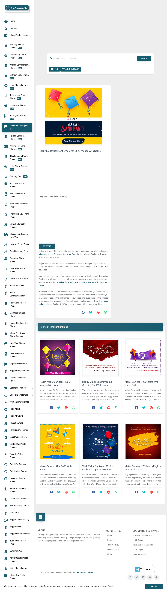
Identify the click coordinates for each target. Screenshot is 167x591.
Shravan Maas (139, 554)
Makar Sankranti (72, 69)
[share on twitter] (90, 313)
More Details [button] (108, 586)
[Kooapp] (156, 577)
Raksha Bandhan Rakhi (143, 545)
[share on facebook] (83, 313)
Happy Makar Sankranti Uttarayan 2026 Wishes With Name (70, 151)
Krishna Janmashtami (142, 535)
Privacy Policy (113, 545)
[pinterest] (143, 577)
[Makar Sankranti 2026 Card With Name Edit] (143, 357)
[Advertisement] (100, 25)
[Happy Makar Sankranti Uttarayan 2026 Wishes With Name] (73, 116)
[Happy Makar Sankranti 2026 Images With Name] (58, 357)
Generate (47, 246)
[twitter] (136, 577)
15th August (138, 540)
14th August (138, 549)
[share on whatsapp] (105, 313)
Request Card (113, 549)
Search (144, 58)
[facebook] (130, 577)
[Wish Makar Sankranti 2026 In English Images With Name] (100, 442)
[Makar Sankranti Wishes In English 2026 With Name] (143, 442)
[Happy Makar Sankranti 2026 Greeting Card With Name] (100, 357)
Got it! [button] (154, 586)
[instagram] (149, 577)
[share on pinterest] (98, 313)
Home (55, 69)
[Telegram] (143, 569)
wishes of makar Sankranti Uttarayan (55, 254)
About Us (111, 554)
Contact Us (112, 540)
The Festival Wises (84, 572)
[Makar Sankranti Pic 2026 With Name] (58, 442)
